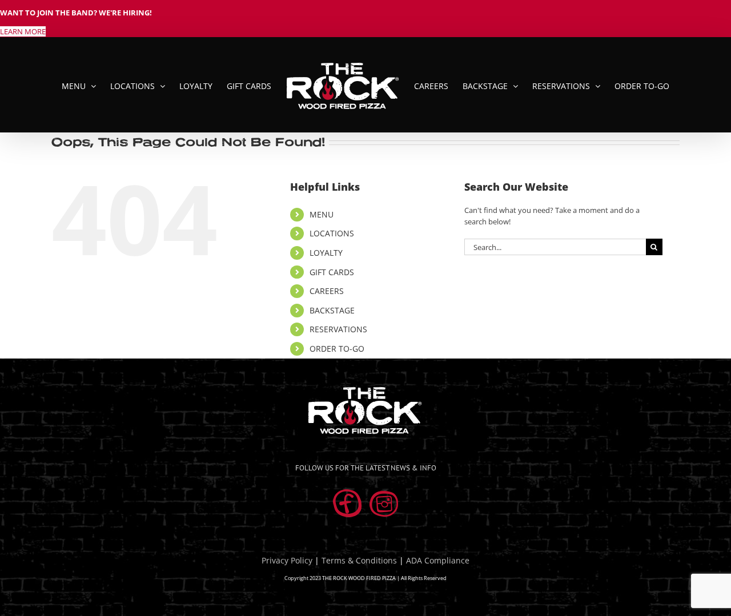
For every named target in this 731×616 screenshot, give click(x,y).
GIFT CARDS (332, 272)
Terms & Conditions (359, 560)
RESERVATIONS (338, 329)
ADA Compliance (437, 560)
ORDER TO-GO (337, 348)
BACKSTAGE (332, 310)
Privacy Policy (287, 560)
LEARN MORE (23, 31)
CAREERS (327, 290)
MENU (322, 214)
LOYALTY (326, 252)
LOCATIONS (332, 233)
